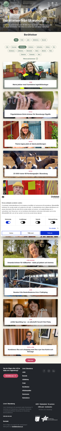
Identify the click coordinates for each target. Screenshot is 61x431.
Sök (49, 5)
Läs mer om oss (7, 416)
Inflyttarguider (26, 390)
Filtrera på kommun (29, 58)
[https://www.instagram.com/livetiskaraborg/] (48, 371)
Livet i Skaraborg (27, 368)
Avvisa (11, 233)
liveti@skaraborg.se (17, 426)
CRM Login (41, 406)
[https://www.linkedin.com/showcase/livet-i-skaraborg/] (53, 371)
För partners (51, 404)
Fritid (23, 383)
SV (52, 5)
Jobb (23, 372)
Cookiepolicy (48, 406)
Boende (24, 376)
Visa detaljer (52, 228)
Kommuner (25, 394)
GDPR (37, 404)
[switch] (23, 222)
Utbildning (25, 379)
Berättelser (25, 387)
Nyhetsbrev (26, 398)
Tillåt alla (49, 233)
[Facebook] (44, 371)
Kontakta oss (10, 376)
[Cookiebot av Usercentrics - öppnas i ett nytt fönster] (52, 197)
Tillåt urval (30, 233)
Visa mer (30, 360)
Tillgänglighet (43, 404)
